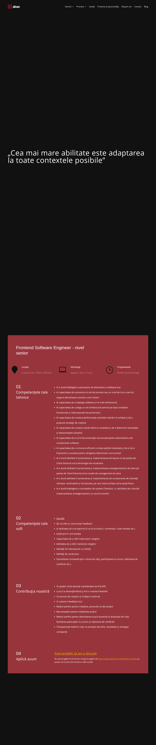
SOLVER (60, 518)
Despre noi (127, 6)
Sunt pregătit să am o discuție (75, 653)
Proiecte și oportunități (108, 6)
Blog (146, 6)
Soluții (92, 6)
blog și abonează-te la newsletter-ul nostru (118, 658)
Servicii (68, 6)
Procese (80, 6)
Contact (137, 6)
